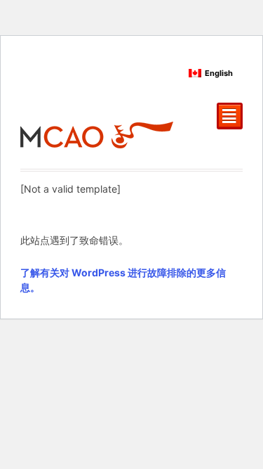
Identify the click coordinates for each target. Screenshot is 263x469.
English (219, 73)
